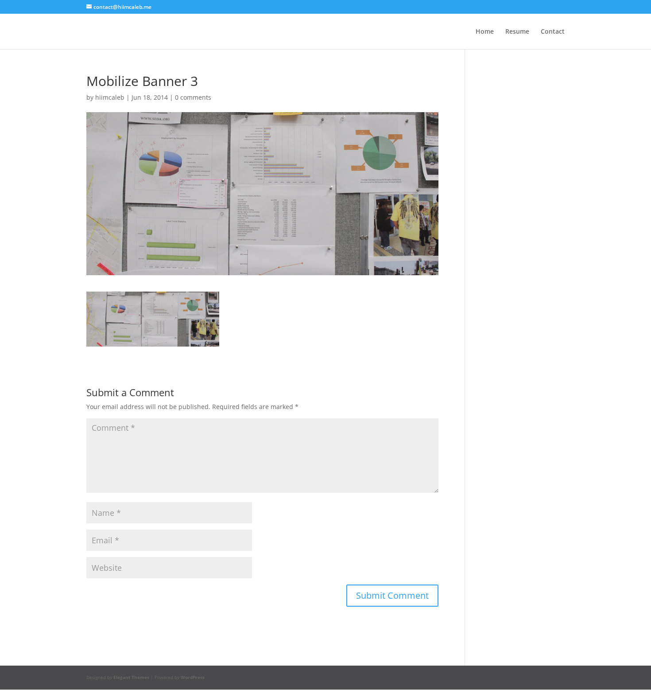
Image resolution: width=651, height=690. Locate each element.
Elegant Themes (131, 677)
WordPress (193, 677)
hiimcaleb (109, 97)
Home (485, 31)
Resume (517, 31)
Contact (553, 31)
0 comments (193, 97)
